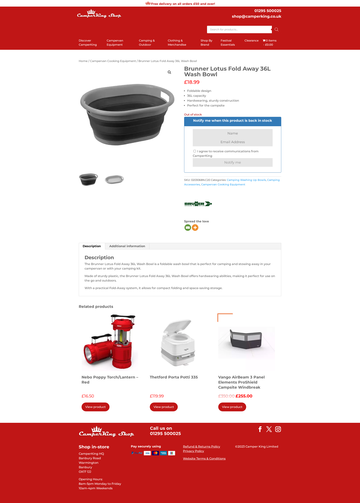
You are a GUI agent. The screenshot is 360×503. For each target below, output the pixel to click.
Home (83, 61)
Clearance (251, 40)
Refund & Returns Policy (201, 446)
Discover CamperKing (88, 42)
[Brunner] (198, 204)
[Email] (187, 227)
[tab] (92, 246)
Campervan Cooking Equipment (113, 61)
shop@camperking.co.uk (256, 16)
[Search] (276, 29)
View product (95, 407)
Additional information (127, 246)
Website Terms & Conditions (204, 458)
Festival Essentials (228, 42)
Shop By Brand (206, 42)
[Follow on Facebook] (258, 429)
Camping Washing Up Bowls (246, 180)
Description (92, 246)
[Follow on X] (267, 429)
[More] (195, 227)
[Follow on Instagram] (276, 429)
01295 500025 (267, 10)
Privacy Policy (193, 451)
